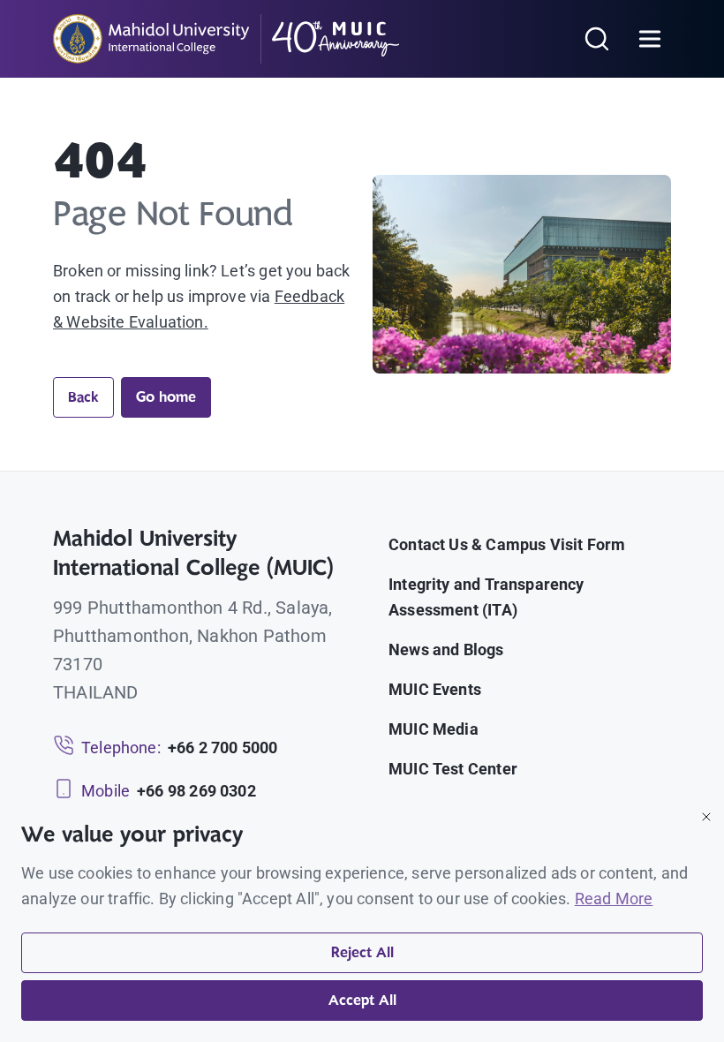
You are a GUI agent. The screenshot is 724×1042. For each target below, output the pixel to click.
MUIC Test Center (452, 768)
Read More (614, 898)
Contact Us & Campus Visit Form (506, 544)
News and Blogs (446, 649)
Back (83, 397)
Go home (166, 397)
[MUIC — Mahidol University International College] (226, 39)
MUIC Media (433, 729)
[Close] (706, 817)
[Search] (597, 39)
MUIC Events (434, 689)
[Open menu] (650, 39)
